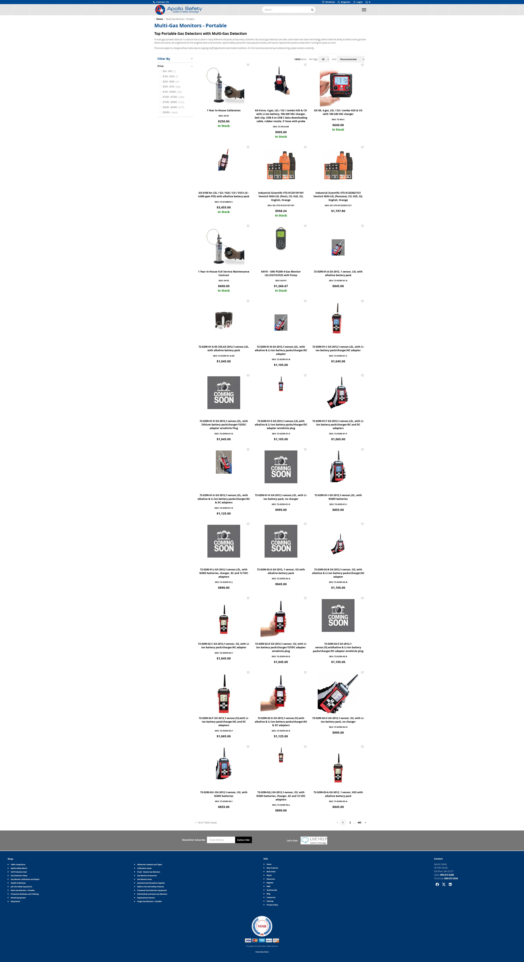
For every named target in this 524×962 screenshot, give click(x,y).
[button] (161, 2)
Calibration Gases (144, 868)
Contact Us (271, 897)
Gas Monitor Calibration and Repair (25, 879)
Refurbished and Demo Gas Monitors (152, 894)
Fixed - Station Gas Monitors (148, 872)
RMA (268, 886)
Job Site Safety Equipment (21, 887)
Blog (268, 894)
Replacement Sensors (146, 898)
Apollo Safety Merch (19, 868)
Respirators (15, 901)
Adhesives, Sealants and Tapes (149, 864)
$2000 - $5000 (173, 107)
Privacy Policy (272, 905)
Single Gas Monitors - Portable (149, 901)
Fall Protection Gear (19, 872)
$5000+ (170, 112)
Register (270, 883)
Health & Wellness (18, 883)
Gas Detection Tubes (19, 875)
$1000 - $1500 (173, 97)
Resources (271, 879)
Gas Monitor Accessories (147, 875)
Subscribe (243, 839)
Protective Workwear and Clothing (25, 894)
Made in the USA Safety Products (150, 887)
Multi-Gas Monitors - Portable (23, 890)
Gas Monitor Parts (144, 879)
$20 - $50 (169, 71)
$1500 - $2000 (173, 102)
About (269, 875)
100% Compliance (18, 864)
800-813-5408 (447, 874)
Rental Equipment (18, 898)
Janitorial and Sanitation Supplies (151, 883)
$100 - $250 (170, 76)
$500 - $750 (171, 86)
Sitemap (270, 901)
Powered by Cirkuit (262, 952)
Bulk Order (271, 871)
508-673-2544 (451, 878)
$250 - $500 (171, 81)
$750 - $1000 (172, 92)
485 (359, 822)
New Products (272, 868)
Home (269, 864)
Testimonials (272, 890)
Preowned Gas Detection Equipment (152, 890)
